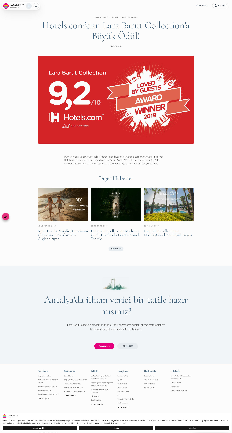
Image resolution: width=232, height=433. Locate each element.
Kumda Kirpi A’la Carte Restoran (74, 391)
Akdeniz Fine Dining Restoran (73, 387)
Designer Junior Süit (44, 376)
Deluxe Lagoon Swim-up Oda (47, 387)
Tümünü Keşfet (42, 399)
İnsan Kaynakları (149, 384)
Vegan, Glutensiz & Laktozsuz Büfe (75, 380)
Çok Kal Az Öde (96, 400)
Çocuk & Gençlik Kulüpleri (125, 399)
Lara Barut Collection (101, 17)
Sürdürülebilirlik (149, 387)
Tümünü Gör (116, 248)
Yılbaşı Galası (95, 396)
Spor (118, 395)
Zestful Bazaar (69, 376)
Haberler (115, 17)
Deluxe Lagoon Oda (44, 390)
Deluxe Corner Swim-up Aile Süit (48, 394)
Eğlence (120, 380)
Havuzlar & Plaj (122, 376)
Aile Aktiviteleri (122, 387)
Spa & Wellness (122, 403)
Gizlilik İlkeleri (175, 387)
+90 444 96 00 (127, 346)
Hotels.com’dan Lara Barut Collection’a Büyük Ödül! (130, 17)
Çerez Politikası (176, 383)
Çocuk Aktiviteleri (123, 391)
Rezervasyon (104, 346)
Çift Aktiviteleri (122, 384)
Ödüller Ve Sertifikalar (151, 380)
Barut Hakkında (149, 376)
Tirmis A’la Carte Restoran (72, 384)
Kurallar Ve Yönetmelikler (179, 390)
